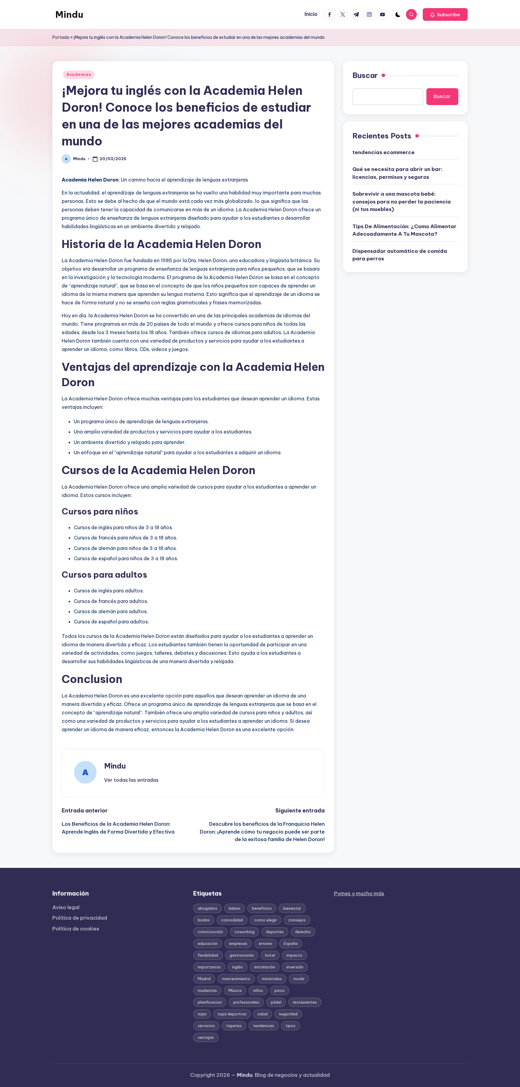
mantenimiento (236, 978)
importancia (209, 966)
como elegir (265, 920)
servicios (206, 1025)
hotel (270, 955)
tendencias (263, 1025)
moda (298, 978)
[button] (445, 14)
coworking (244, 931)
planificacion (210, 1002)
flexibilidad (208, 955)
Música (235, 990)
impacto (294, 955)
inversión (294, 966)
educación (208, 943)
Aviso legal (65, 907)
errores (265, 943)
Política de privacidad (79, 918)
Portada (60, 37)
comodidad (232, 920)
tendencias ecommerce (383, 152)
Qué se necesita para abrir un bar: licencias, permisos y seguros (397, 173)
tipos (291, 1025)
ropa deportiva (232, 1013)
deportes (275, 931)
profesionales (246, 1002)
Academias (79, 74)
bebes (234, 908)
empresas (238, 943)
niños (258, 990)
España (291, 943)
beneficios (262, 908)
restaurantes (305, 1002)
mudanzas (207, 990)
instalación (264, 966)
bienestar (292, 908)
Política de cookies (75, 928)
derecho (303, 931)
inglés (237, 966)
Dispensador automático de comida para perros (399, 254)
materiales (272, 978)
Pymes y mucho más (359, 893)
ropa (202, 1013)
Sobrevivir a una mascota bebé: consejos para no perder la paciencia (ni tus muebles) (401, 202)
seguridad (288, 1013)
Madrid (204, 978)
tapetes (234, 1025)
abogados (207, 908)
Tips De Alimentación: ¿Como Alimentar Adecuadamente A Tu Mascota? (404, 230)
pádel (276, 1002)
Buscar (365, 75)
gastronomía (242, 955)
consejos (297, 920)
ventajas (206, 1037)
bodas (204, 920)
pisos (279, 990)
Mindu (69, 14)
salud (263, 1013)
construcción (210, 931)
